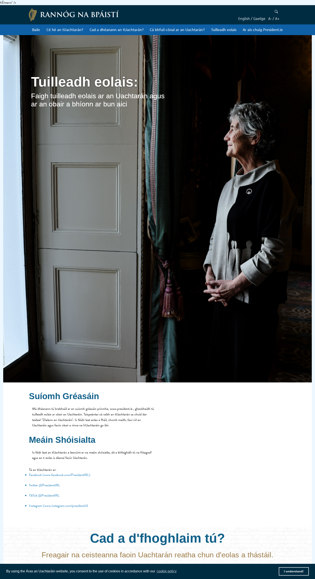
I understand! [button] (294, 571)
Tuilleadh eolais (223, 29)
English (244, 18)
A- (270, 18)
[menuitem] (36, 29)
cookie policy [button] (167, 571)
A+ (277, 18)
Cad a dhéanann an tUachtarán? (117, 29)
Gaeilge (259, 18)
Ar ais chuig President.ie (263, 29)
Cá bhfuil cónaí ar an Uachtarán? (177, 29)
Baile (36, 29)
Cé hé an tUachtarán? (64, 29)
